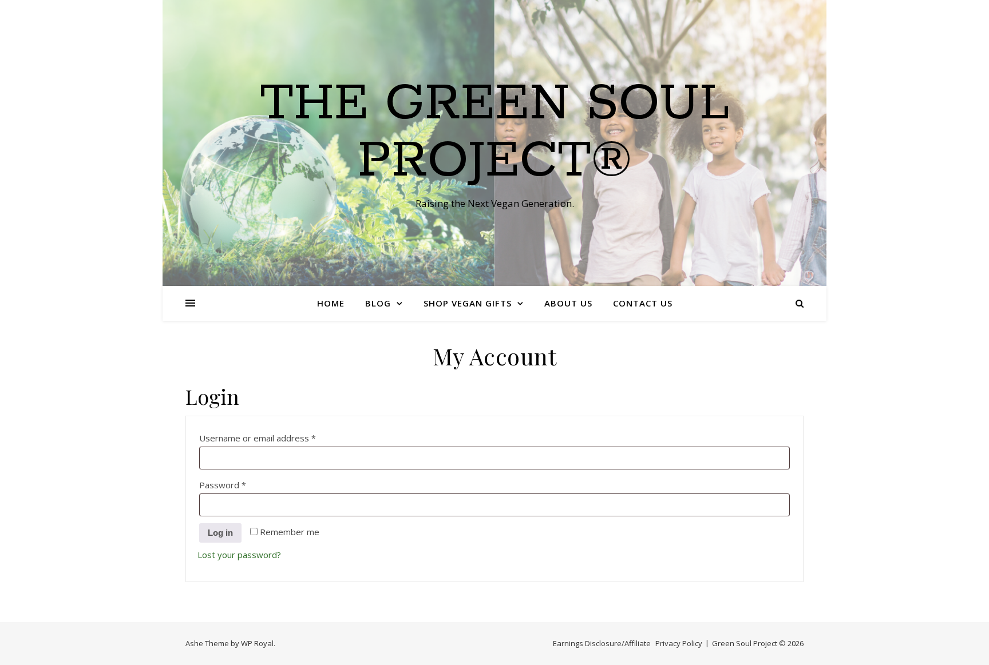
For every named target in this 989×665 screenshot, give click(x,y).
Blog (378, 303)
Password (240, 485)
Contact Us (642, 303)
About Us (568, 303)
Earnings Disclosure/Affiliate (602, 643)
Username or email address (275, 438)
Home (331, 303)
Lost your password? (239, 554)
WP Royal (257, 643)
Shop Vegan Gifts (468, 303)
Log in (220, 532)
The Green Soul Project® (495, 132)
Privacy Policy (678, 643)
